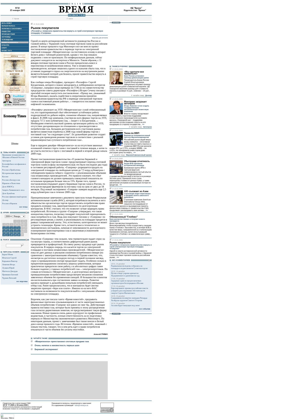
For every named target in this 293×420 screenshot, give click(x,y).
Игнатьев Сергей (9, 258)
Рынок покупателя (120, 242)
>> (111, 93)
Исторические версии (11, 173)
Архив (16, 19)
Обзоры (14, 143)
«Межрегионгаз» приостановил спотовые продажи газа (62, 341)
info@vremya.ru (81, 405)
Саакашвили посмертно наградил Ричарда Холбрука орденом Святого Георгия (129, 299)
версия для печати (100, 37)
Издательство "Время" (135, 10)
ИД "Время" (136, 8)
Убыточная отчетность (137, 161)
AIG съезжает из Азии (136, 191)
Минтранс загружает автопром (135, 102)
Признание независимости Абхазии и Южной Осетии (13, 156)
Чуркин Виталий (9, 278)
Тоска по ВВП (131, 133)
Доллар (5, 200)
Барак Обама (7, 254)
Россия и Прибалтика (11, 170)
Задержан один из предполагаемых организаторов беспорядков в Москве (127, 282)
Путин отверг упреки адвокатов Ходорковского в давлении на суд (125, 274)
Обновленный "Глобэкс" (124, 217)
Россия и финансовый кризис (14, 197)
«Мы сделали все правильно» (134, 73)
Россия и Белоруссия (11, 180)
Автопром (6, 161)
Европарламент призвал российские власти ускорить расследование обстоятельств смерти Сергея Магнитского (129, 290)
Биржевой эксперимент (46, 349)
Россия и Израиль (9, 203)
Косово (5, 176)
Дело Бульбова (8, 193)
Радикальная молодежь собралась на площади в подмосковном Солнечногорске (129, 267)
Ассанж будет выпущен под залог (125, 305)
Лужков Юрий (8, 268)
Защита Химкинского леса (13, 190)
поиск (71, 19)
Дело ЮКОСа (8, 186)
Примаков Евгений (10, 274)
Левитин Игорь (8, 264)
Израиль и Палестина (11, 183)
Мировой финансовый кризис (139, 155)
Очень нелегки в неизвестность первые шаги (57, 345)
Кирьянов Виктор (9, 261)
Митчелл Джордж (10, 271)
